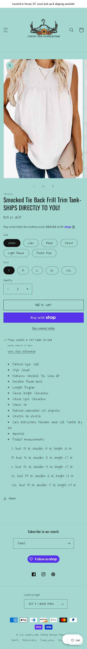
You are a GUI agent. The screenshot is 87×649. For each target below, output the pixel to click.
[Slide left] (34, 186)
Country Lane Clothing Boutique (41, 635)
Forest (69, 243)
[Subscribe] (68, 543)
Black (49, 243)
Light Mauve (16, 253)
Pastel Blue (44, 253)
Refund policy (29, 640)
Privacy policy (47, 640)
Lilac (31, 243)
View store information (22, 351)
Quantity (7, 280)
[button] (5, 30)
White (12, 243)
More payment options (43, 328)
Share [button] (12, 498)
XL (52, 270)
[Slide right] (52, 186)
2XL (68, 270)
